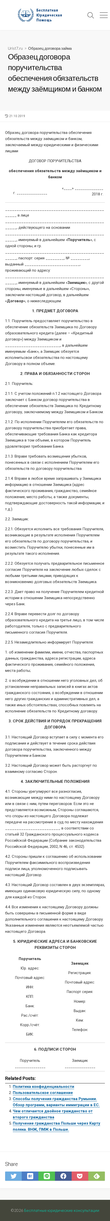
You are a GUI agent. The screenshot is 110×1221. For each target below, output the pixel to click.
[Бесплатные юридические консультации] (42, 15)
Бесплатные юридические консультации (61, 1210)
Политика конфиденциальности (43, 1086)
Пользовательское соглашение (43, 1092)
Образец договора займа (50, 48)
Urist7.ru (15, 48)
